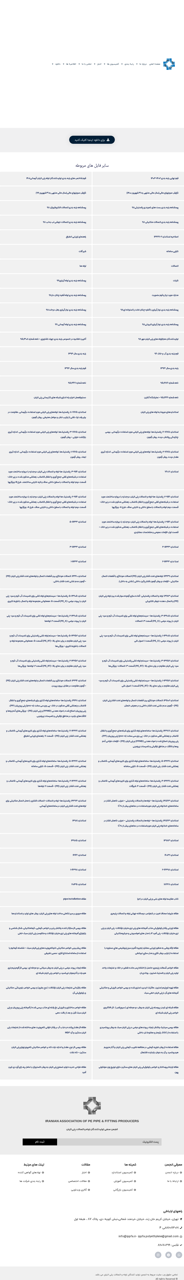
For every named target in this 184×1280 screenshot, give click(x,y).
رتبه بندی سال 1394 (77, 353)
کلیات (175, 280)
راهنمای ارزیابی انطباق (76, 237)
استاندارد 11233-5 (78, 522)
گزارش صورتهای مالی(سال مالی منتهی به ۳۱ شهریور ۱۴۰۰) (152, 193)
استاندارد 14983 (171, 840)
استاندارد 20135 (79, 884)
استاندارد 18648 (171, 884)
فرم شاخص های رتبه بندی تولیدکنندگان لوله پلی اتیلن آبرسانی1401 (56, 178)
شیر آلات (82, 251)
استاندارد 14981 (79, 820)
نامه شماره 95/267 (77, 383)
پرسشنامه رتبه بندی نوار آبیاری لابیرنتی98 (160, 324)
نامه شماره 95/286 (169, 383)
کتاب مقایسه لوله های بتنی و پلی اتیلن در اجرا (157, 899)
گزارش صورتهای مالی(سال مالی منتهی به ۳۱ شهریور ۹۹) (61, 193)
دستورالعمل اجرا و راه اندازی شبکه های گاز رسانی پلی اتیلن (60, 397)
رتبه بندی (129, 64)
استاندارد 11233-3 (78, 547)
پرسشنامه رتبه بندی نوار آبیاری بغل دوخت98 (66, 310)
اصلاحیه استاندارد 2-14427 (166, 237)
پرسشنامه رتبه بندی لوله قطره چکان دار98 (67, 295)
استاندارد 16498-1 (78, 870)
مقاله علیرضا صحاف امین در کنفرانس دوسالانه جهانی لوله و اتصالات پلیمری (144, 913)
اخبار (99, 64)
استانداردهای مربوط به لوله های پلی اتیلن (159, 412)
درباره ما (143, 64)
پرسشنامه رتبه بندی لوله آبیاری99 (71, 280)
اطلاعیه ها (71, 64)
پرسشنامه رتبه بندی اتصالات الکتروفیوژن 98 (66, 207)
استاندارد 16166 (79, 855)
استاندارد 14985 (78, 840)
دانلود (57, 64)
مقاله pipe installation (74, 899)
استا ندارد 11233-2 (170, 561)
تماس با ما (86, 64)
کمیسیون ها (113, 64)
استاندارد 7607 (171, 471)
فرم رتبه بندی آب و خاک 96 (166, 353)
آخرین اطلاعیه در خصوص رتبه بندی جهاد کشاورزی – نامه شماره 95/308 (53, 339)
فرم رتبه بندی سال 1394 (75, 368)
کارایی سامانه (172, 251)
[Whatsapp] (179, 1255)
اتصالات (174, 266)
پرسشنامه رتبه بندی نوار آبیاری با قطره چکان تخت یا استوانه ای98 (149, 310)
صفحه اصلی (154, 64)
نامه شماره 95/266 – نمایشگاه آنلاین (161, 397)
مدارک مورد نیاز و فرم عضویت (165, 295)
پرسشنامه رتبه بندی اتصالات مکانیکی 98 (160, 222)
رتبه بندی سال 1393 (169, 368)
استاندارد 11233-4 (170, 547)
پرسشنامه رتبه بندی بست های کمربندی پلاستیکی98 (155, 207)
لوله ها (83, 266)
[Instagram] (158, 1255)
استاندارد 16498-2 (170, 870)
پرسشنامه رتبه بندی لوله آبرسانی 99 (70, 324)
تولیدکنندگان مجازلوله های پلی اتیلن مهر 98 (158, 339)
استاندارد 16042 (171, 855)
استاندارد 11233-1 (78, 561)
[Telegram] (168, 1255)
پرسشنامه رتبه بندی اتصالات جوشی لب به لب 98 (64, 222)
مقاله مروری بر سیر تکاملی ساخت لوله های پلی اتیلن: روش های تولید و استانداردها (49, 913)
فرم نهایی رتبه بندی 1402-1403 (164, 178)
